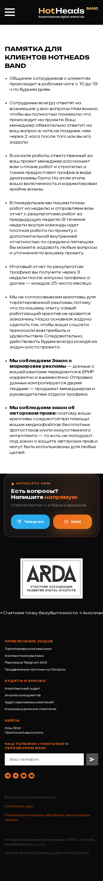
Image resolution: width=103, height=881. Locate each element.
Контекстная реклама (24, 656)
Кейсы (12, 720)
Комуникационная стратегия (30, 709)
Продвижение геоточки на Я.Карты (35, 669)
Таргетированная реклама (28, 649)
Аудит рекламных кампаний (29, 702)
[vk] (16, 776)
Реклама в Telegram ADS (26, 662)
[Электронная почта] (31, 776)
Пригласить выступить (24, 732)
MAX (76, 522)
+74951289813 (53, 744)
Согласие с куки (19, 806)
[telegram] (8, 776)
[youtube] (24, 776)
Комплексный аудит (22, 688)
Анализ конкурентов (22, 695)
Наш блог (13, 728)
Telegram (34, 522)
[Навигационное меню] (10, 12)
